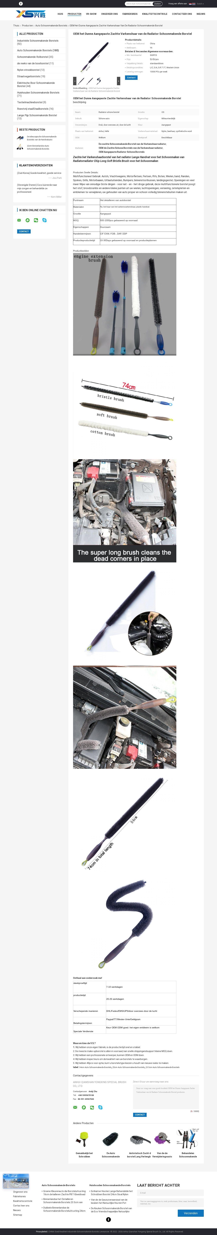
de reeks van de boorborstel (33, 63)
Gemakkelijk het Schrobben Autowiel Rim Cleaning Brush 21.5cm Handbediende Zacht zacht (84, 1155)
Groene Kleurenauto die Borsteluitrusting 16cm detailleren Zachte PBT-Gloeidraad (64, 1193)
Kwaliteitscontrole (154, 14)
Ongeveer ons (109, 14)
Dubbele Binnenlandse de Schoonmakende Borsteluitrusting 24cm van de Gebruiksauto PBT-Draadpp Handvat (64, 1209)
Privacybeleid (41, 1232)
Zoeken (157, 4)
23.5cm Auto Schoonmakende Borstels (163, 1067)
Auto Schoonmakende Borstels (51, 25)
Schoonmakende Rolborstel (32, 56)
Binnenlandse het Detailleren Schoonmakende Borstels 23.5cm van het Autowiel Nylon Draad (63, 1201)
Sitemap (17, 1215)
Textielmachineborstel (29, 102)
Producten (74, 14)
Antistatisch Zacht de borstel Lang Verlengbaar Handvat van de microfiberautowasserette (140, 1155)
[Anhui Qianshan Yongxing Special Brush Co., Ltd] (30, 14)
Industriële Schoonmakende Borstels (37, 40)
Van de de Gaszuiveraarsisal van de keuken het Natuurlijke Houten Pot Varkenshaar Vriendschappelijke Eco (110, 1201)
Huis (60, 14)
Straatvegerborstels (28, 76)
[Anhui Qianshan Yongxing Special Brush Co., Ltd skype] (46, 220)
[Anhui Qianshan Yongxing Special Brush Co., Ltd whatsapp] (30, 220)
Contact (131, 77)
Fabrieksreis (129, 14)
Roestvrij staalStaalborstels (32, 108)
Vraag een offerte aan (177, 4)
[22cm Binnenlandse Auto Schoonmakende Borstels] (20, 147)
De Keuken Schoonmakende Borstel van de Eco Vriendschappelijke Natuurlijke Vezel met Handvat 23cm (111, 1210)
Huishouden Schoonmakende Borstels (38, 92)
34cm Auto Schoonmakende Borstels (95, 1067)
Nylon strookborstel (28, 69)
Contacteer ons (182, 14)
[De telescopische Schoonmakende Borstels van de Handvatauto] (20, 138)
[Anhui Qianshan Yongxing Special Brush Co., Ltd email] (21, 220)
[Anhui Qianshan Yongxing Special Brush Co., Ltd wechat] (38, 220)
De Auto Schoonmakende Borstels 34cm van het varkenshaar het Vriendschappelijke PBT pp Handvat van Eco (111, 1155)
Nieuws (201, 14)
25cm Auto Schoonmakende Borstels (128, 1067)
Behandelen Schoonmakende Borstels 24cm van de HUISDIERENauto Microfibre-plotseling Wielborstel (188, 1155)
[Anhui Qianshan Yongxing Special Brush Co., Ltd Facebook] (21, 4)
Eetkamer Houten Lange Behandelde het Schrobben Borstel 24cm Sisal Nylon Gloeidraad (112, 1193)
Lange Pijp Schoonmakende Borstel (37, 115)
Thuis (16, 25)
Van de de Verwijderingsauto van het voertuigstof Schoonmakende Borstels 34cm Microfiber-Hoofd (162, 1155)
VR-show (91, 14)
